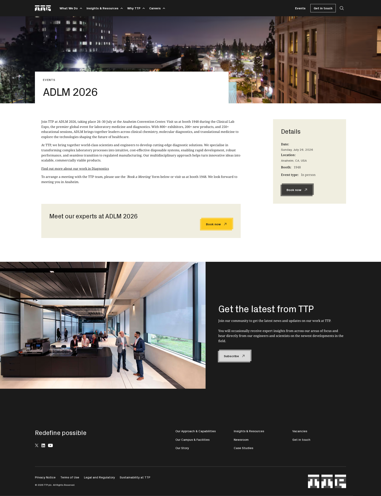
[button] (70, 8)
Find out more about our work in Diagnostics (75, 168)
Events (300, 8)
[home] (43, 8)
